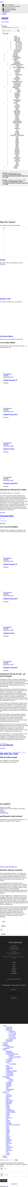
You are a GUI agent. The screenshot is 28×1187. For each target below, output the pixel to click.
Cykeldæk (17, 93)
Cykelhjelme (15, 59)
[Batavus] (6, 788)
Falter (17, 126)
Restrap (17, 152)
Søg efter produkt (6, 27)
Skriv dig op (3, 1180)
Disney (17, 124)
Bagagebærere (17, 63)
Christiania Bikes (17, 121)
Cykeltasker (17, 71)
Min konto (3, 925)
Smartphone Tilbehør (17, 81)
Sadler (17, 80)
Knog (17, 136)
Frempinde (17, 94)
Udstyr (15, 60)
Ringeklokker (17, 78)
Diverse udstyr (17, 84)
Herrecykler (17, 37)
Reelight (17, 149)
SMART (17, 156)
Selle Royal (17, 153)
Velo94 (2, 2)
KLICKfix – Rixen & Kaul (17, 135)
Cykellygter (17, 70)
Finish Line (17, 128)
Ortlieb (17, 142)
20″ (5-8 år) (19, 46)
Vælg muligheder (7, 374)
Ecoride (17, 125)
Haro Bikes (17, 134)
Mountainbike (17, 50)
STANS (17, 159)
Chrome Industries (17, 122)
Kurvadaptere (18, 74)
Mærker (16, 102)
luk (7, 1186)
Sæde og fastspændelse (18, 67)
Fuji (17, 129)
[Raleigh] (6, 800)
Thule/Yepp (17, 160)
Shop (3, 921)
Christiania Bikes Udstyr (17, 64)
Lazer (17, 138)
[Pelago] (6, 775)
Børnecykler (17, 40)
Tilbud (15, 166)
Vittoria (17, 165)
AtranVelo (17, 107)
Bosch (17, 115)
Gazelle (17, 131)
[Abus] (6, 782)
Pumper (17, 77)
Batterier (17, 88)
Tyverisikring (17, 83)
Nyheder (15, 167)
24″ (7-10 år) (18, 47)
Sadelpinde (17, 95)
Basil (17, 108)
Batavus (17, 109)
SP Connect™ (17, 158)
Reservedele (16, 87)
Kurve (17, 73)
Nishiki (17, 141)
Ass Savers (17, 105)
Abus (17, 104)
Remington (17, 150)
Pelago (17, 143)
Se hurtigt (6, 375)
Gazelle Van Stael (8, 449)
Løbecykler (18, 42)
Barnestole (17, 61)
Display (19, 90)
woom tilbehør (17, 85)
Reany (17, 148)
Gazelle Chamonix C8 (10, 380)
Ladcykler (15, 54)
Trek (17, 162)
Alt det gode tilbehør (6, 336)
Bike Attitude (17, 111)
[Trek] (6, 794)
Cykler (15, 36)
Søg (18, 30)
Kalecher (18, 66)
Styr (17, 98)
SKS (17, 155)
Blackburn (17, 114)
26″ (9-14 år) (18, 49)
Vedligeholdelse (17, 100)
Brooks (17, 118)
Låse (17, 76)
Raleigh (17, 146)
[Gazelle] (6, 769)
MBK (17, 139)
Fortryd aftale (14, 1183)
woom (17, 163)
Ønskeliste (3, 934)
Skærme (17, 97)
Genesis (17, 132)
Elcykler (16, 53)
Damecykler (17, 39)
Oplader (19, 91)
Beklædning (16, 56)
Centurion (17, 119)
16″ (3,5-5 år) (18, 44)
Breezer (17, 117)
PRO (17, 145)
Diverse (19, 68)
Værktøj (17, 101)
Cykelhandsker (17, 57)
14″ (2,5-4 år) (18, 43)
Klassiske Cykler (5, 299)
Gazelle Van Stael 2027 (10, 414)
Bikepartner (17, 112)
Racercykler (17, 51)
